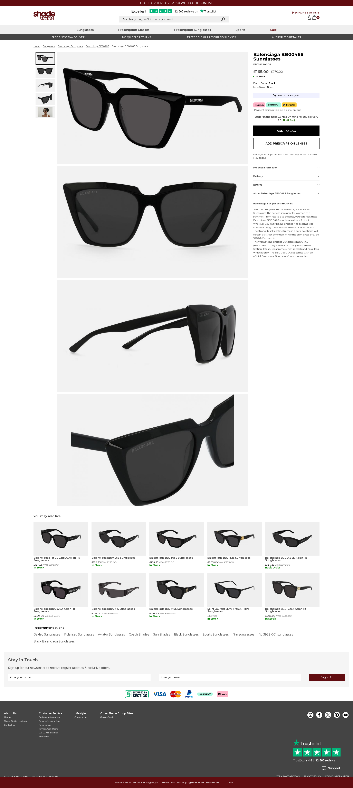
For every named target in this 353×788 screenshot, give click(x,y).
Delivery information (49, 717)
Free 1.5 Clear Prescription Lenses (211, 37)
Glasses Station (107, 717)
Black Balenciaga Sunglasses (54, 641)
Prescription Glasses (134, 30)
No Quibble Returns (136, 37)
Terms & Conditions (48, 728)
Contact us (9, 725)
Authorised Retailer (287, 37)
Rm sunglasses (243, 634)
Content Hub (81, 717)
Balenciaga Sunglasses (70, 46)
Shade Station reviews (15, 721)
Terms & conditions (288, 776)
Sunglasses (85, 30)
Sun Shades (161, 634)
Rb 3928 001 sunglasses (275, 634)
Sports (241, 30)
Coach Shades (139, 634)
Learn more (212, 782)
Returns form (45, 725)
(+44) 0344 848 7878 (305, 12)
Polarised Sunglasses (79, 634)
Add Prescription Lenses (286, 143)
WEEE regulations (48, 732)
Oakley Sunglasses (47, 634)
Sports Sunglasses (216, 634)
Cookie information (337, 776)
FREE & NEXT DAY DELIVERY (68, 37)
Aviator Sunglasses (111, 634)
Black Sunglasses (186, 634)
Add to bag (286, 131)
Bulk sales (44, 736)
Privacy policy (312, 776)
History (7, 717)
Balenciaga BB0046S (97, 46)
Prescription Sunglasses (192, 30)
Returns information (49, 721)
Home (37, 46)
